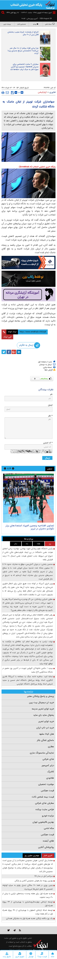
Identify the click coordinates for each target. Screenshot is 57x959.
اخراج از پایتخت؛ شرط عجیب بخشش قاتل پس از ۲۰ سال (22, 33)
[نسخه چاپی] (3, 92)
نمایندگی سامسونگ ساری (42, 753)
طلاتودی (50, 778)
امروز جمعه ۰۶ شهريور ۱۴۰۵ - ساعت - (36, 12)
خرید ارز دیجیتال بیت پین (41, 702)
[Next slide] (5, 469)
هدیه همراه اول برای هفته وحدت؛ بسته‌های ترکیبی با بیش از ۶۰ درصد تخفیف (27, 895)
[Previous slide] (13, 469)
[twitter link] (8, 930)
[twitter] (4, 352)
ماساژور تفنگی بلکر (45, 740)
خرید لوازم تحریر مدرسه (43, 709)
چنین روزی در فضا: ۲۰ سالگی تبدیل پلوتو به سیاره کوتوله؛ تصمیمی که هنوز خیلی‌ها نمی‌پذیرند (27, 887)
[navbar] (54, 13)
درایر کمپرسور (48, 765)
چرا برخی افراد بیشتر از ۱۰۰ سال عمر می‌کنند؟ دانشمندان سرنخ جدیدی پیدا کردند (23, 51)
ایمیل (50, 405)
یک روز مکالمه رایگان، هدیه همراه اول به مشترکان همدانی (29, 918)
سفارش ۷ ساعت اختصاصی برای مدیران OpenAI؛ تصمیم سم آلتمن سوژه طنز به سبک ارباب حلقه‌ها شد (24, 67)
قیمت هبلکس (47, 790)
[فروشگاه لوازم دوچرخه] (28, 279)
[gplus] (14, 352)
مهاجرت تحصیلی (46, 784)
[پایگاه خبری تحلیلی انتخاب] (50, 4)
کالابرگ (50, 772)
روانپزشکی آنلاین (46, 847)
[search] (3, 12)
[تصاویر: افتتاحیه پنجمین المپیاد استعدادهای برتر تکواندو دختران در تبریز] (28, 498)
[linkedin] (19, 352)
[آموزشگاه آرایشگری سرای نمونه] (28, 294)
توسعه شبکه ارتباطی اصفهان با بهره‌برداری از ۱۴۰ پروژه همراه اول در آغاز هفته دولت (27, 912)
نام (51, 394)
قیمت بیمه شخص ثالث (43, 797)
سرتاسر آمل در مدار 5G (43, 876)
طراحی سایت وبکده (45, 809)
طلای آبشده (48, 841)
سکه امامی (49, 828)
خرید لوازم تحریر (46, 721)
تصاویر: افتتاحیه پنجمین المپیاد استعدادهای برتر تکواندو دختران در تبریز (30, 527)
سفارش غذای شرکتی (44, 803)
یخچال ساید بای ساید (43, 715)
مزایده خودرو (48, 816)
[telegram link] (14, 930)
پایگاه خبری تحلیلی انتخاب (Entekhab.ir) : (36, 166)
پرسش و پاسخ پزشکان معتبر (40, 696)
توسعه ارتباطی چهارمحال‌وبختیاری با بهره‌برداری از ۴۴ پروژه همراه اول (27, 903)
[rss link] (20, 930)
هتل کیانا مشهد (46, 734)
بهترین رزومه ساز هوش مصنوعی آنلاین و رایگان (34, 880)
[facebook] (9, 352)
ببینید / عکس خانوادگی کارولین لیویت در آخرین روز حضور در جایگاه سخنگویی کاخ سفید (27, 670)
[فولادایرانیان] (28, 262)
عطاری (51, 746)
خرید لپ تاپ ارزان (45, 728)
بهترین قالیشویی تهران (43, 822)
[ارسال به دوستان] (7, 92)
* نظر (50, 415)
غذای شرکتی (48, 759)
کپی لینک (7, 337)
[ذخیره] (12, 92)
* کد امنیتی (47, 442)
